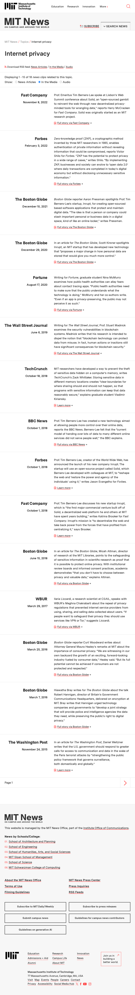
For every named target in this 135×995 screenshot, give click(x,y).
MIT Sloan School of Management (30, 857)
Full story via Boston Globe (73, 583)
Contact (75, 979)
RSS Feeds (76, 892)
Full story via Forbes (69, 183)
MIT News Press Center (84, 880)
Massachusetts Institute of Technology (51, 972)
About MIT (58, 962)
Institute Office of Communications (106, 828)
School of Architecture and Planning (32, 841)
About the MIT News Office (23, 880)
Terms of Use (13, 886)
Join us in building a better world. (110, 959)
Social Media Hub (64, 983)
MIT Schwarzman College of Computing (34, 867)
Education (57, 6)
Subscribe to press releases (99, 906)
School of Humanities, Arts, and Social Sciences (39, 851)
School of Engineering (23, 846)
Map (37, 979)
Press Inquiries (79, 886)
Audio (69, 66)
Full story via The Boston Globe (75, 227)
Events (45, 979)
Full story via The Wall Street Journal (78, 353)
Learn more (63, 405)
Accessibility (45, 983)
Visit (30, 979)
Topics (24, 41)
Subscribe (91, 26)
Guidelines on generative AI (35, 929)
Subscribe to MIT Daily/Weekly (35, 906)
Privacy (32, 983)
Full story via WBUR (68, 626)
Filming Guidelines (17, 892)
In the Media (56, 66)
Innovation (88, 6)
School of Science (20, 862)
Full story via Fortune (69, 309)
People (54, 979)
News (80, 958)
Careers (64, 979)
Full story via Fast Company (73, 122)
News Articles (39, 66)
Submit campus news (35, 918)
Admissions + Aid (38, 958)
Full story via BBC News (71, 444)
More (104, 6)
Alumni (32, 962)
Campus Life (59, 958)
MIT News (11, 41)
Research (73, 6)
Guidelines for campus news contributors (99, 918)
